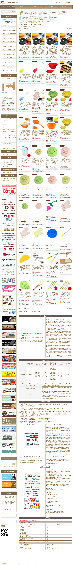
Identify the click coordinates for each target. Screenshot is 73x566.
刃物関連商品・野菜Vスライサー (9, 30)
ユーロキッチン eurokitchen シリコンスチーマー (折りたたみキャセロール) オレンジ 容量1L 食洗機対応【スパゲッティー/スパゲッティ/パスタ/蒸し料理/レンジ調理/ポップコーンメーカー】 (25, 133)
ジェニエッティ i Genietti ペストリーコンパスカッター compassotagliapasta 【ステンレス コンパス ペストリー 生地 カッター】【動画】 (66, 267)
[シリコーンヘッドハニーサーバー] (66, 238)
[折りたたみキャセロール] (25, 128)
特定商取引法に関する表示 (22, 563)
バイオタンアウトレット (7, 62)
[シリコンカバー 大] (52, 156)
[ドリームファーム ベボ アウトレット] (25, 156)
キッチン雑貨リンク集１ (7, 154)
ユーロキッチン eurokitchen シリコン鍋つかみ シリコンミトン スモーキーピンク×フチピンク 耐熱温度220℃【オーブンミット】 (66, 214)
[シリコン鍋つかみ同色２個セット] (38, 100)
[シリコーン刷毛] (25, 72)
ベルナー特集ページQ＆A (8, 162)
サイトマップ (64, 6)
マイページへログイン (55, 2)
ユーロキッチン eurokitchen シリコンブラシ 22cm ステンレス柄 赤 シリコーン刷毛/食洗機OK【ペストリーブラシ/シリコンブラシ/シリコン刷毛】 (38, 76)
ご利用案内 (22, 6)
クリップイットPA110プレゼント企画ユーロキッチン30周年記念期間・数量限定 (9, 131)
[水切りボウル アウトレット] (66, 100)
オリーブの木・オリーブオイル (9, 27)
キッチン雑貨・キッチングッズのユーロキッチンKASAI (8, 8)
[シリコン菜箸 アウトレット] (52, 290)
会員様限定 (5, 25)
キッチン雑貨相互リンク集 (9, 151)
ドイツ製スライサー (7, 143)
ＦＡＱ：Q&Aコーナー (9, 157)
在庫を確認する (35, 111)
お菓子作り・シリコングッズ (47, 21)
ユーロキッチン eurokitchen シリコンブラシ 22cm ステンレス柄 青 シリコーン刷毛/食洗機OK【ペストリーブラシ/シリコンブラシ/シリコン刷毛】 (25, 104)
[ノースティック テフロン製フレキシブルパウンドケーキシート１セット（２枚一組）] (66, 72)
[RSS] (3, 526)
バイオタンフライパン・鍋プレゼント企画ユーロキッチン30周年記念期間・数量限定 (9, 137)
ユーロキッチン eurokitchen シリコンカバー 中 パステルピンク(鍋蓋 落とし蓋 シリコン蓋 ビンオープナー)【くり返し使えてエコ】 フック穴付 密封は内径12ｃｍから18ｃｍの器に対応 (52, 189)
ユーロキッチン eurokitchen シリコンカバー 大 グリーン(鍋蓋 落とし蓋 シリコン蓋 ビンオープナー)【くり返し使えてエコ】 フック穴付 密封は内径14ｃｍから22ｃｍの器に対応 (52, 161)
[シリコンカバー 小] (38, 156)
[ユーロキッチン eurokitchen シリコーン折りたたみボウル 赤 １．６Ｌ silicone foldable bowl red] (52, 72)
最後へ (70, 28)
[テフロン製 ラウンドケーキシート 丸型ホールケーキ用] (25, 44)
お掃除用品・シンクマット (8, 46)
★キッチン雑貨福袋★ (7, 67)
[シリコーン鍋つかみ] (66, 210)
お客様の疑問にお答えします (8, 160)
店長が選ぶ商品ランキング (9, 169)
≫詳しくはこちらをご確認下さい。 (28, 422)
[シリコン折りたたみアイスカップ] (52, 128)
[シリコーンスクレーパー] (25, 263)
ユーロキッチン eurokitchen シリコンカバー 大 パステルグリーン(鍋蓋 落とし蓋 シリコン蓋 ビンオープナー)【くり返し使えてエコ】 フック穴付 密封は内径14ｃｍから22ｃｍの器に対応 (25, 189)
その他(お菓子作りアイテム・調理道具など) (10, 22)
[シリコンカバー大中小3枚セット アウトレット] (25, 290)
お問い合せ (36, 6)
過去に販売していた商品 (7, 70)
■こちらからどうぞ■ (10, 103)
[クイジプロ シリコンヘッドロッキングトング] (52, 263)
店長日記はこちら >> (6, 509)
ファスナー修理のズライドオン (9, 54)
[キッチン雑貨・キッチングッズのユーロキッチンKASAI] (10, 3)
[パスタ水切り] (38, 128)
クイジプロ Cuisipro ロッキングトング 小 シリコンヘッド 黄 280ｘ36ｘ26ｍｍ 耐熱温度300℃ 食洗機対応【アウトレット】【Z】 (52, 267)
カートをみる (67, 2)
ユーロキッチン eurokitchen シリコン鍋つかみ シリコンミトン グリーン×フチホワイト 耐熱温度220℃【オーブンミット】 (38, 242)
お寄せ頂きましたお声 (9, 175)
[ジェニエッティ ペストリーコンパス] (66, 263)
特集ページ (8, 116)
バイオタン (5, 141)
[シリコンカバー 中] (38, 184)
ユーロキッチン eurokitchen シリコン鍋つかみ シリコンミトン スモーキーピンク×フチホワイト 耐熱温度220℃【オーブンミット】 (25, 242)
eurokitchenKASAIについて (37, 563)
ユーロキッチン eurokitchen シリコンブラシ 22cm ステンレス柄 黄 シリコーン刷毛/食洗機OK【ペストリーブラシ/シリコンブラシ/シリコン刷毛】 (25, 76)
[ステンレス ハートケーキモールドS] (38, 263)
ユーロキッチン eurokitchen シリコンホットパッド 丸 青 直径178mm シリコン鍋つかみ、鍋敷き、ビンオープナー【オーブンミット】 (52, 242)
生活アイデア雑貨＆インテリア (9, 49)
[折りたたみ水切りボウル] (66, 128)
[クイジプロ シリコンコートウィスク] (38, 290)
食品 (4, 65)
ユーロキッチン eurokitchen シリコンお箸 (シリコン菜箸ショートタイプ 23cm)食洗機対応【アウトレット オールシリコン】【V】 (52, 294)
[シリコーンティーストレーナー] (52, 210)
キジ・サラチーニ (6, 145)
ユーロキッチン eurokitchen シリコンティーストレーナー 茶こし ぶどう (51, 213)
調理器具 (4, 35)
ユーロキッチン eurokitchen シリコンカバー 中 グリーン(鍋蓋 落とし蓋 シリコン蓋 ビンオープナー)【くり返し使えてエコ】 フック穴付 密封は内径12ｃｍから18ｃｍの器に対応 (38, 189)
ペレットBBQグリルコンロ (8, 57)
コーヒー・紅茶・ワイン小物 (8, 43)
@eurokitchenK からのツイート (9, 520)
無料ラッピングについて (7, 127)
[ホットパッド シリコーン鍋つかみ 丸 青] (52, 238)
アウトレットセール (7, 59)
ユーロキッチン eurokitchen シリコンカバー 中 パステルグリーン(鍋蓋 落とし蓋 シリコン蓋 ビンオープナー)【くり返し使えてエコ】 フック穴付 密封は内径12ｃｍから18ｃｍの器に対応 (66, 189)
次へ (68, 28)
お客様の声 (50, 6)
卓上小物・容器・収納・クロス (9, 41)
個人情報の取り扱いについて (8, 563)
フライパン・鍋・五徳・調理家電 (9, 33)
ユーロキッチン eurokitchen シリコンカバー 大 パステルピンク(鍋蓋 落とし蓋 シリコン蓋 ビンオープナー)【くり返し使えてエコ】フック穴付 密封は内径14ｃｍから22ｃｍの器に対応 (66, 161)
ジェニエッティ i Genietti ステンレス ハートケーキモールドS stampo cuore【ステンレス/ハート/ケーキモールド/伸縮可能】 (38, 267)
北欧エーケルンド (6, 51)
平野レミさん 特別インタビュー (9, 148)
